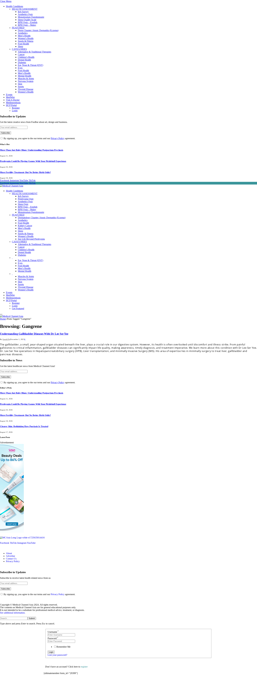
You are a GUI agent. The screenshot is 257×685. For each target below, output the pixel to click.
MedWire (10, 97)
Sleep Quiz (23, 204)
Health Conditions (14, 6)
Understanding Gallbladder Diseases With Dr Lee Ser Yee (34, 333)
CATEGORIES (19, 49)
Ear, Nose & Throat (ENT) (30, 65)
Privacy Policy (57, 138)
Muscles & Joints (26, 78)
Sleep (20, 46)
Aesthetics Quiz (25, 14)
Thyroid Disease (25, 89)
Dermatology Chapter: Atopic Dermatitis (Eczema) (41, 217)
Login (15, 110)
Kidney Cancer (25, 225)
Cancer (21, 54)
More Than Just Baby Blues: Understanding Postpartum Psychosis (31, 150)
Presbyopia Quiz (25, 199)
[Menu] (1, 314)
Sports (21, 86)
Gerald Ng (6, 339)
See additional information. (12, 612)
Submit (32, 618)
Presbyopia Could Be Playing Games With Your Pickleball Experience (33, 161)
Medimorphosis (13, 102)
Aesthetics (23, 33)
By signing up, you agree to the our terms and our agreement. (39, 138)
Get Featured (18, 308)
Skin (20, 84)
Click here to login (68, 681)
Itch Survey (23, 11)
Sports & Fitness (25, 41)
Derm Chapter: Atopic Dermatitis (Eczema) (38, 30)
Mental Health (24, 76)
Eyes (20, 68)
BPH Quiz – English (27, 22)
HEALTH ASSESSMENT (24, 9)
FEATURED (18, 27)
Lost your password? (57, 655)
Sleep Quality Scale (27, 19)
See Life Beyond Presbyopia (31, 239)
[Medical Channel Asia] (11, 186)
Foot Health (23, 43)
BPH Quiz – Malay (27, 25)
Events (9, 94)
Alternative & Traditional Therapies (34, 52)
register (84, 666)
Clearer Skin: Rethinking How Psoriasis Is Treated (24, 426)
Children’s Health (26, 57)
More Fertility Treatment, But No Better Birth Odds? (25, 172)
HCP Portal (11, 105)
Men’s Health (24, 35)
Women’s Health (25, 38)
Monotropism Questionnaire (31, 17)
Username (53, 632)
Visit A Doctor (12, 100)
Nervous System (25, 81)
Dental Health (24, 60)
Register (16, 108)
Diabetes (22, 62)
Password (53, 638)
